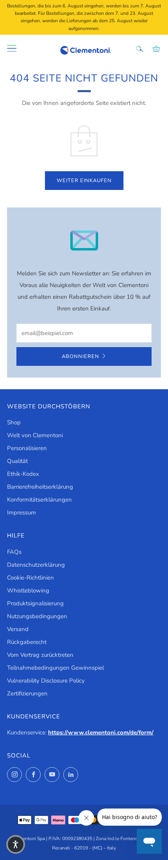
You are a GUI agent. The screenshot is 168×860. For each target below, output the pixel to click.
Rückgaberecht (26, 642)
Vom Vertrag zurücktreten (40, 655)
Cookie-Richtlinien (30, 578)
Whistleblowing (28, 590)
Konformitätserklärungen (39, 500)
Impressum (21, 512)
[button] (15, 844)
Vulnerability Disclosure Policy (46, 680)
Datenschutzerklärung (36, 565)
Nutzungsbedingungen (37, 616)
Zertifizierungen (27, 693)
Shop (14, 422)
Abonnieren (80, 356)
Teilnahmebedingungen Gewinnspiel (55, 668)
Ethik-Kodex (23, 474)
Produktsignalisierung (35, 603)
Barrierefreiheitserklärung (40, 487)
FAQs (14, 552)
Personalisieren (27, 448)
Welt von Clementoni (35, 435)
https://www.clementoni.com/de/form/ (101, 732)
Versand (18, 629)
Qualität (17, 461)
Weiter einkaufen (84, 180)
